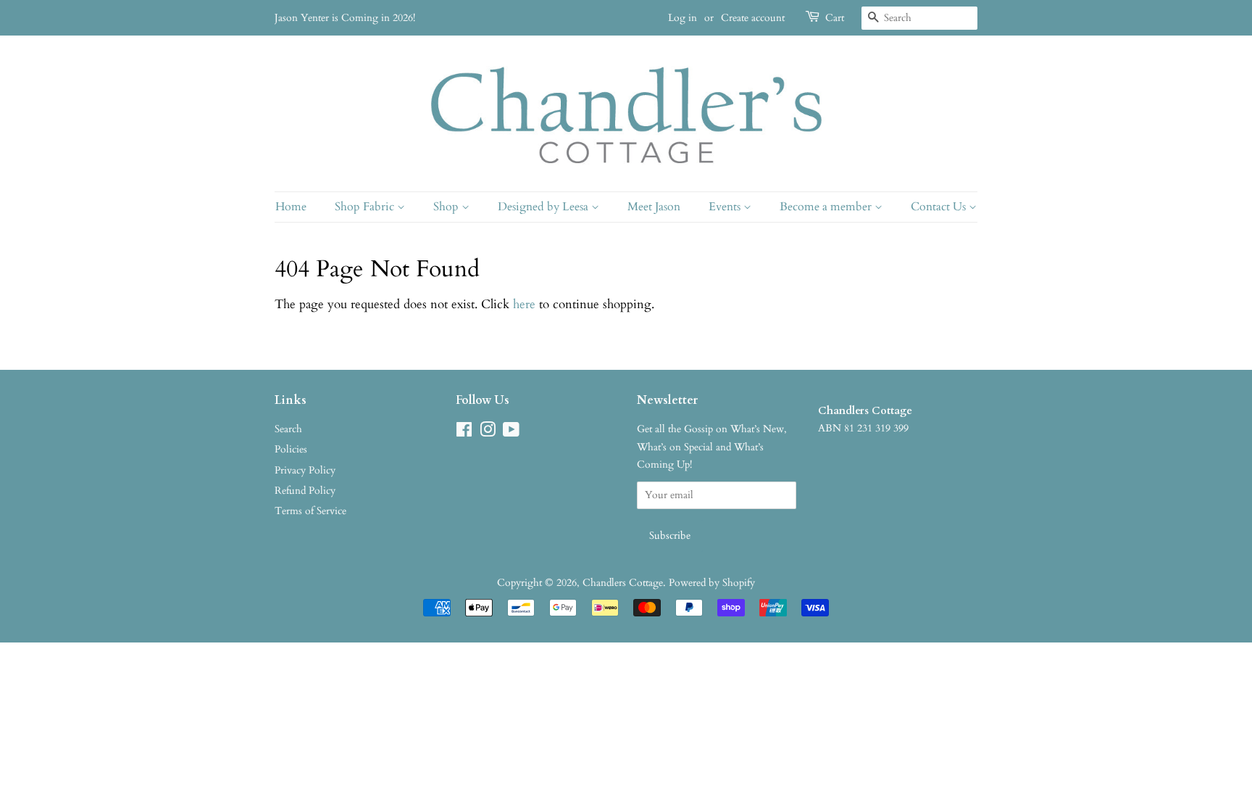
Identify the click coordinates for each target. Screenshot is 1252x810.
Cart (834, 18)
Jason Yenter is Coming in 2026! (345, 18)
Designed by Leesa (544, 207)
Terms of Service (310, 511)
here (524, 304)
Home (290, 207)
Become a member (827, 207)
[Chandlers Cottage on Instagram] (488, 432)
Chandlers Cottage (623, 583)
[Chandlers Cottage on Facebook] (464, 432)
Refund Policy (305, 490)
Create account (753, 18)
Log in (682, 18)
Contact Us (940, 207)
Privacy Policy (305, 470)
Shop (447, 207)
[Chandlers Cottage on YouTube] (511, 432)
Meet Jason (653, 207)
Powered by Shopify (712, 583)
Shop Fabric (366, 207)
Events (726, 207)
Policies (291, 449)
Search (288, 429)
